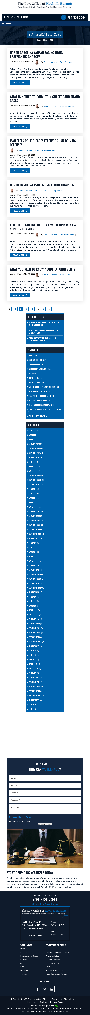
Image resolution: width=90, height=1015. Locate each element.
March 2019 (33, 669)
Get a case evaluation (45, 824)
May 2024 (32, 498)
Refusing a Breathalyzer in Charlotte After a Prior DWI (44, 323)
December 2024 (35, 475)
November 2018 (35, 687)
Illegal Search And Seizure (56, 974)
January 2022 (34, 516)
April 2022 (33, 502)
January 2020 (34, 624)
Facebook (38, 989)
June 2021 (32, 547)
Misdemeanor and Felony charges (49, 190)
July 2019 (32, 651)
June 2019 (32, 655)
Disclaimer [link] (32, 1002)
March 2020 (33, 615)
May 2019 (32, 660)
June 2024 (33, 493)
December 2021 (34, 520)
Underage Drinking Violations (57, 952)
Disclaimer (13, 817)
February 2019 (34, 673)
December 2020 (35, 574)
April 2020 (33, 610)
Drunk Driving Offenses (45, 150)
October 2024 (34, 484)
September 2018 (35, 695)
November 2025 (35, 453)
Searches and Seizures (38, 400)
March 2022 (33, 507)
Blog (22, 967)
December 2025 (35, 448)
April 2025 (33, 466)
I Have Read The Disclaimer (22, 821)
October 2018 (34, 691)
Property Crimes (52, 963)
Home (22, 949)
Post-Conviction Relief (38, 391)
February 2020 (35, 619)
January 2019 (34, 678)
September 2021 (35, 534)
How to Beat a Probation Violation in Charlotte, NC (43, 331)
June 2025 (33, 462)
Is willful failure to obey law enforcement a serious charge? (43, 227)
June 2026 (33, 430)
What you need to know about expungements (42, 269)
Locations (24, 970)
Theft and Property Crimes (40, 405)
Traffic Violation (52, 956)
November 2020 (35, 579)
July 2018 (32, 704)
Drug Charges (66, 62)
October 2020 (34, 583)
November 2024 (35, 480)
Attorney (23, 952)
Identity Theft (34, 378)
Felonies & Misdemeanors (56, 970)
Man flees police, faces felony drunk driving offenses (43, 142)
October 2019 (34, 637)
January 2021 (34, 570)
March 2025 (33, 471)
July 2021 (32, 543)
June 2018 (32, 709)
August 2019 (34, 646)
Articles (23, 963)
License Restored (53, 960)
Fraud (31, 373)
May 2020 (32, 606)
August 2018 (34, 700)
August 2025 (34, 457)
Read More (19, 82)
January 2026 (34, 444)
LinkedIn (52, 989)
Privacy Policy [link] (56, 1002)
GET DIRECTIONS (34, 935)
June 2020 (33, 601)
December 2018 (34, 682)
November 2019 (35, 633)
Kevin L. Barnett (50, 62)
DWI (48, 949)
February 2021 (34, 565)
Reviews (23, 960)
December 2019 (34, 628)
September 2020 (35, 588)
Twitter (45, 989)
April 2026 (33, 439)
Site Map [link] (44, 1002)
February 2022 (35, 511)
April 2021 (33, 556)
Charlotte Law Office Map (33, 928)
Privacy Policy (25, 817)
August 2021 (34, 538)
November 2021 (35, 525)
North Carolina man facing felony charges (42, 184)
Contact (23, 974)
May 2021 (32, 552)
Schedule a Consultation (45, 904)
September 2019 (35, 642)
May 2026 (32, 435)
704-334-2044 (77, 17)
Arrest (32, 355)
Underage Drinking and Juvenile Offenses (45, 409)
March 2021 (33, 561)
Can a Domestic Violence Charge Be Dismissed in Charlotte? (42, 339)
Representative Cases (29, 956)
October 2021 (34, 529)
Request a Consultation (17, 17)
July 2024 (32, 489)
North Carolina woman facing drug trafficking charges (36, 54)
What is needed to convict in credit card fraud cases (45, 98)
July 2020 (32, 597)
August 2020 (34, 592)
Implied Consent (35, 382)
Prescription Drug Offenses (40, 396)
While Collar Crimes (37, 416)
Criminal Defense (67, 106)
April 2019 (33, 664)
